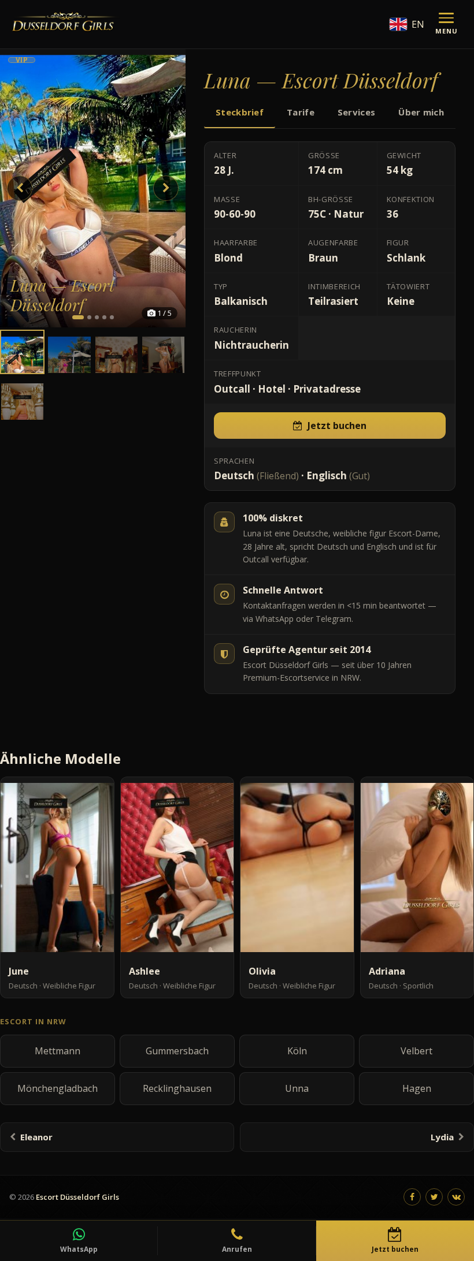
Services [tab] (356, 112)
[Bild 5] (112, 317)
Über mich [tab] (421, 112)
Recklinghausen (177, 1088)
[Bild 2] (89, 317)
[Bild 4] (104, 317)
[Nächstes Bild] (166, 188)
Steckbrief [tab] (240, 112)
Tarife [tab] (300, 112)
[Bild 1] (78, 317)
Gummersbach (177, 1050)
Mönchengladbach (57, 1088)
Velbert (416, 1050)
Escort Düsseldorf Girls (77, 1197)
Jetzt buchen (337, 425)
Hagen (416, 1088)
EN (418, 24)
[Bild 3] (97, 317)
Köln (297, 1050)
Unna (297, 1088)
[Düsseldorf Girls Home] (65, 24)
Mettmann (57, 1050)
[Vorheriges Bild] (19, 188)
